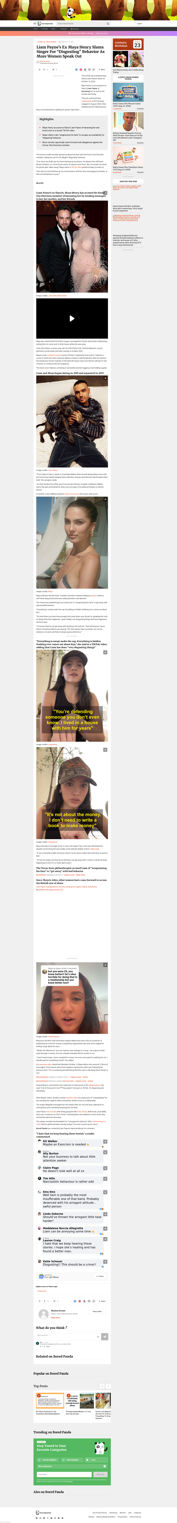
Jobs (130, 1513)
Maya (50, 591)
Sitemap (91, 1517)
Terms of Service (135, 1517)
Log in (139, 24)
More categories (45, 1466)
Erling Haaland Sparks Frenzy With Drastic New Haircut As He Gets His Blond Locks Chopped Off (127, 136)
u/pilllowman (43, 890)
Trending (44, 29)
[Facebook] (36, 1518)
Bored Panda (43, 1513)
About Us (123, 1513)
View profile (97, 1311)
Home (35, 29)
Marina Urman (45, 61)
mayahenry (52, 744)
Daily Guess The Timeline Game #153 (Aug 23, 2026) (128, 168)
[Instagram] (40, 1518)
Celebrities (41, 42)
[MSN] (59, 1518)
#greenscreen (67, 1081)
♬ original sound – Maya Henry (73, 875)
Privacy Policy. (69, 1481)
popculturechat (56, 890)
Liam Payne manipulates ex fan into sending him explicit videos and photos (66, 887)
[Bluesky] (51, 1518)
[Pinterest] (44, 1518)
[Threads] (55, 1518)
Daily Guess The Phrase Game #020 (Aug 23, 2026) (127, 105)
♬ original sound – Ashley (78, 1077)
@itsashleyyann (42, 1077)
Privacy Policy (122, 1517)
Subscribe (100, 1474)
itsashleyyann (54, 1036)
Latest (53, 29)
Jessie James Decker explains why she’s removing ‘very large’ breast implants (128, 208)
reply (48, 1346)
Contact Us (137, 1513)
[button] (102, 1386)
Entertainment (51, 42)
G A (41, 1342)
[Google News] (62, 1518)
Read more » (56, 1317)
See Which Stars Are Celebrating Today (128, 71)
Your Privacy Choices (100, 1513)
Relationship (42, 1291)
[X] (48, 1518)
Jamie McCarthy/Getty (57, 296)
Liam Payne (53, 470)
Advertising (113, 1513)
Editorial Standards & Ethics (105, 1517)
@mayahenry (41, 875)
